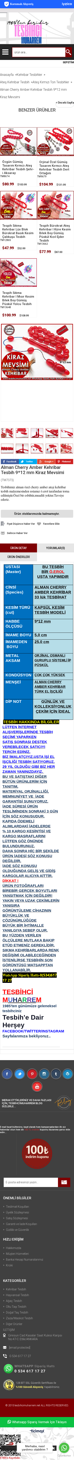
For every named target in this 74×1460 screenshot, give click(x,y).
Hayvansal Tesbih (17, 1295)
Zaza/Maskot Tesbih (19, 1318)
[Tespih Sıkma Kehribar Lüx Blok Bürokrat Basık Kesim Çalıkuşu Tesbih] (18, 205)
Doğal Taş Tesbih (17, 1312)
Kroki (9, 1265)
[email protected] (19, 1347)
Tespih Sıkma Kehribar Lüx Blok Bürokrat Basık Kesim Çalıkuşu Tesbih (18, 231)
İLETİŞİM (9, 1329)
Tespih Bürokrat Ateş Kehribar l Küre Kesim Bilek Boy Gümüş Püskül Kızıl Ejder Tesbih (55, 233)
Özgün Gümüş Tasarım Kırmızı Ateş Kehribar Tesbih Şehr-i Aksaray (18, 167)
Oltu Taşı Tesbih (16, 1306)
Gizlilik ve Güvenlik (17, 1229)
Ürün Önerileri (18, 557)
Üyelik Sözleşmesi (17, 1212)
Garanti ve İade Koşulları (21, 1224)
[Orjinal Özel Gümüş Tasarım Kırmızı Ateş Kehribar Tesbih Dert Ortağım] (55, 141)
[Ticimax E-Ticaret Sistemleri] (37, 1431)
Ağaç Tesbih (14, 1300)
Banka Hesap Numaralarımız (24, 1259)
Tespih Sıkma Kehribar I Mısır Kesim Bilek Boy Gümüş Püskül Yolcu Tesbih (18, 298)
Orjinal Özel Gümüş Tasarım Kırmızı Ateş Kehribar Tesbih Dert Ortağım (54, 167)
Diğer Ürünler (14, 1324)
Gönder (64, 1182)
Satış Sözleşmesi (17, 1218)
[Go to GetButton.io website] (64, 1455)
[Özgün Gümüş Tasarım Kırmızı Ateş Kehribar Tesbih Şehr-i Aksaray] (18, 141)
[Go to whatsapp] (64, 1448)
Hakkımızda (13, 1248)
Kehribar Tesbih (16, 1289)
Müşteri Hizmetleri (17, 1253)
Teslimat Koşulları (17, 1206)
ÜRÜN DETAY (18, 548)
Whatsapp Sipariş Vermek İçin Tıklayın (39, 1422)
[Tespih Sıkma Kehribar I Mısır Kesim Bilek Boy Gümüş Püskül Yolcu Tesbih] (18, 272)
